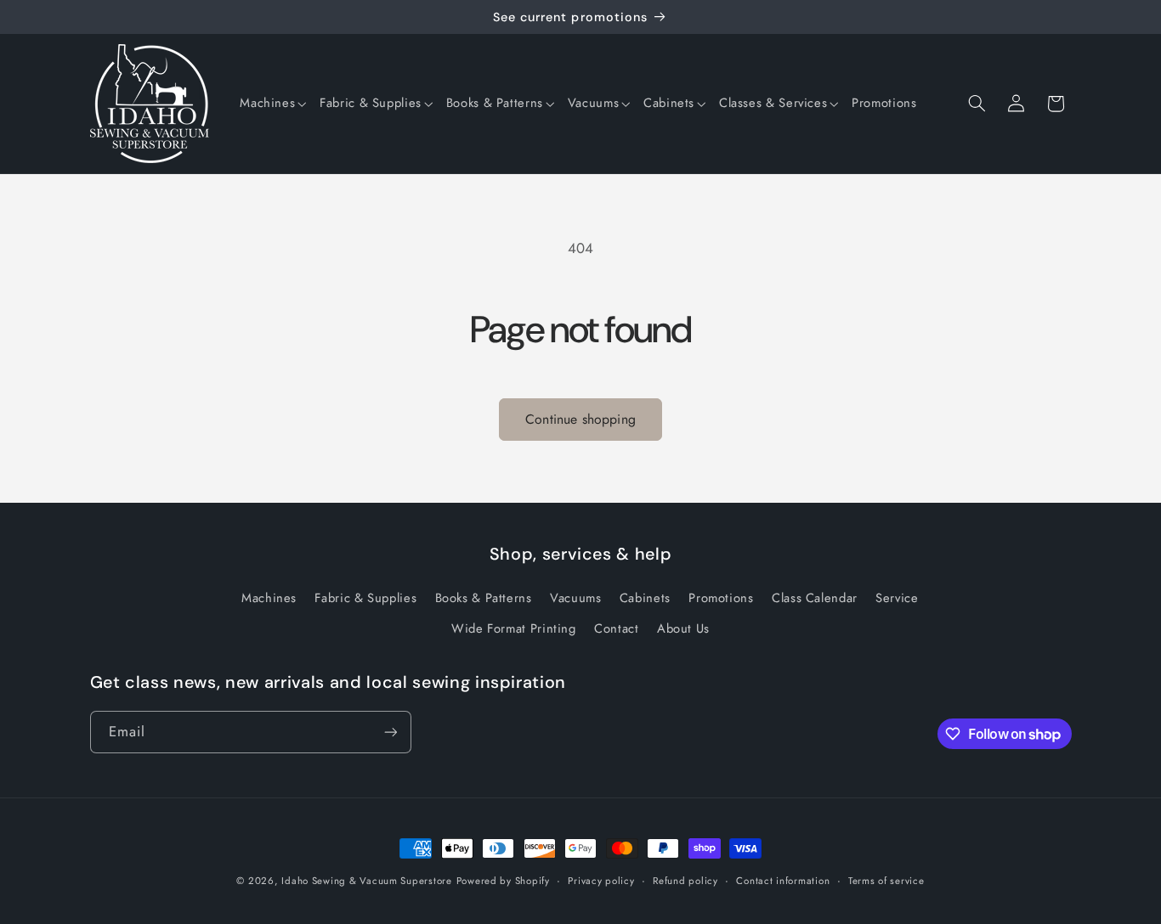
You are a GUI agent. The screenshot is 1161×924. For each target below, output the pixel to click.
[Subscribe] (390, 731)
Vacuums (575, 598)
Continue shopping (580, 419)
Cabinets (645, 598)
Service (896, 598)
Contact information (783, 880)
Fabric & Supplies (365, 598)
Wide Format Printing (513, 628)
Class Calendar (815, 598)
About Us (683, 628)
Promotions (720, 598)
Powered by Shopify (503, 880)
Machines (269, 598)
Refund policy (685, 880)
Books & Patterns (483, 598)
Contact (616, 628)
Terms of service (886, 880)
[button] (273, 103)
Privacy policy (601, 880)
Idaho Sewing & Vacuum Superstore (366, 880)
